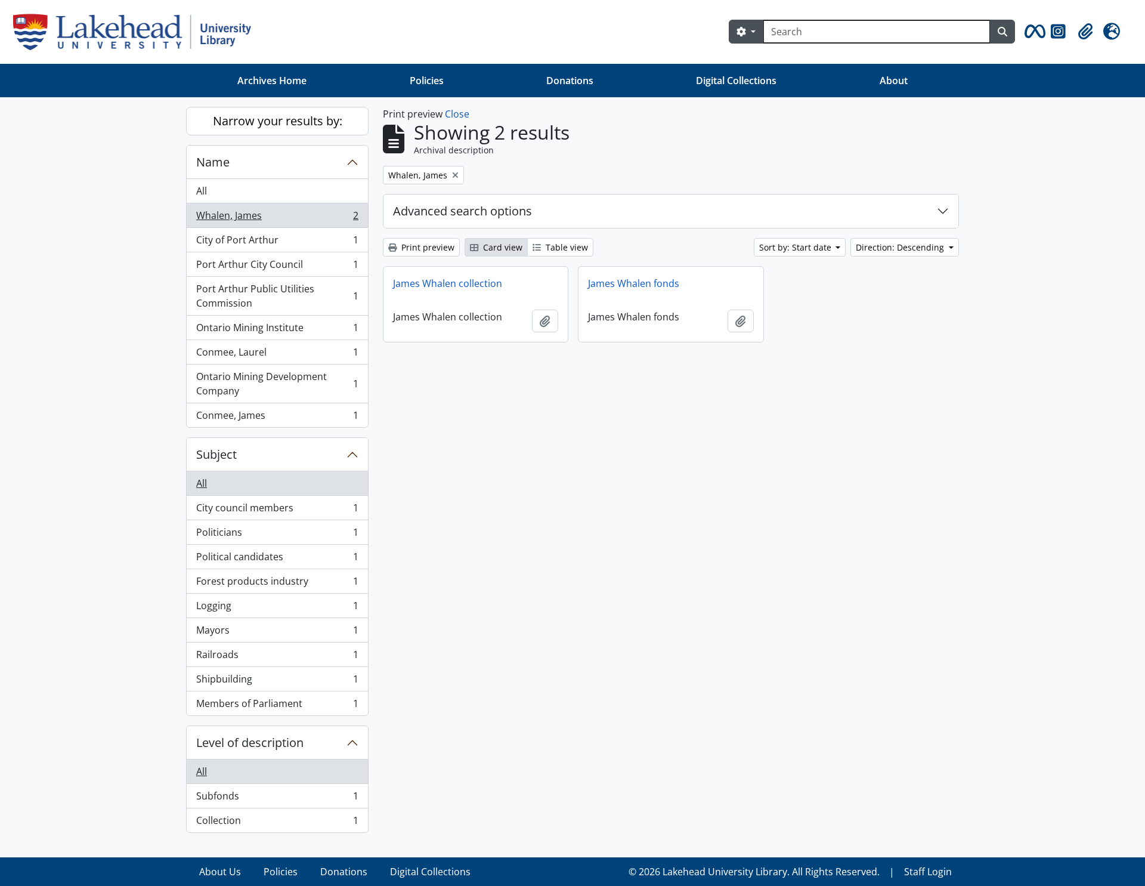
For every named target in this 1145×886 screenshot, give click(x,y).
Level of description (250, 742)
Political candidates (277, 559)
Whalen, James (277, 218)
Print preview (426, 247)
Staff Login (928, 871)
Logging (277, 608)
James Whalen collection (447, 283)
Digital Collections (736, 80)
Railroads (277, 657)
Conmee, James (277, 418)
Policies (427, 80)
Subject (216, 454)
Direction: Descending (901, 247)
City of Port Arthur (277, 242)
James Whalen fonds (633, 283)
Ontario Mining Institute (277, 330)
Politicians (277, 535)
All (201, 190)
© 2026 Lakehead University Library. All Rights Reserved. (754, 871)
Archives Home (272, 80)
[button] (1033, 31)
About (894, 80)
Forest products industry (277, 584)
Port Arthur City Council (277, 267)
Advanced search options (462, 211)
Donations (569, 80)
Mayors (277, 633)
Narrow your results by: (277, 121)
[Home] (137, 32)
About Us (220, 871)
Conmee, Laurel (277, 355)
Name (213, 162)
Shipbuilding (277, 681)
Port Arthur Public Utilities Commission (277, 296)
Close (457, 114)
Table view (565, 247)
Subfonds (277, 798)
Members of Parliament (277, 706)
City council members (277, 510)
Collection (277, 823)
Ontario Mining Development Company (277, 383)
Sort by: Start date (796, 247)
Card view (501, 247)
